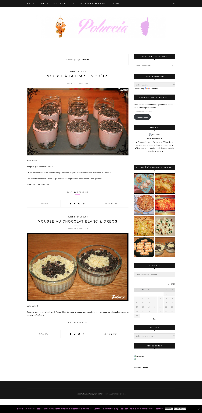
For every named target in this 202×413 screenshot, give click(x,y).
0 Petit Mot (43, 204)
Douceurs (82, 71)
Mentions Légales (141, 367)
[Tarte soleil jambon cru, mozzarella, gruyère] (144, 205)
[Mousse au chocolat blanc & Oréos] (165, 247)
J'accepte (168, 409)
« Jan (153, 319)
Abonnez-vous (142, 117)
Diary (43, 3)
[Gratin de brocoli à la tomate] (165, 183)
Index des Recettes (63, 3)
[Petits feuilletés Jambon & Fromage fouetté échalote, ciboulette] (144, 247)
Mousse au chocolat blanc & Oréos (77, 221)
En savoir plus (180, 409)
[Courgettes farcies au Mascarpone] (144, 226)
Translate (154, 89)
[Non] (198, 409)
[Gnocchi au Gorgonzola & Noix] (165, 226)
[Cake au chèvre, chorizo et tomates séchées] (165, 205)
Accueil (31, 3)
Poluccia (112, 204)
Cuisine (72, 71)
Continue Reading (78, 192)
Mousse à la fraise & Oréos (78, 76)
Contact (116, 3)
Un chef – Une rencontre (93, 3)
